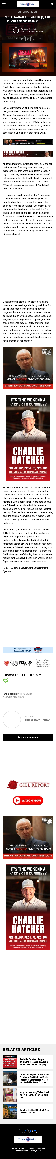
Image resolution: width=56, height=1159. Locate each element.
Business (22, 1149)
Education (41, 1149)
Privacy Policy (35, 1151)
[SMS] (5, 680)
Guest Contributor (30, 29)
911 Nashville (25, 694)
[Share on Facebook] (16, 38)
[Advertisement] (28, 268)
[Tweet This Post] (22, 38)
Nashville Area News (13, 697)
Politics (31, 1149)
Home (14, 1149)
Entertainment (22, 1151)
